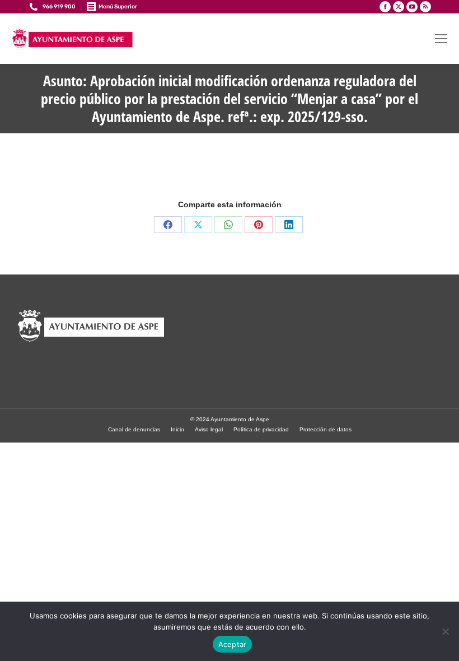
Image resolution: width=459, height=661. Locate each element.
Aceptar (232, 644)
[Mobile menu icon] (441, 38)
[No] (445, 631)
